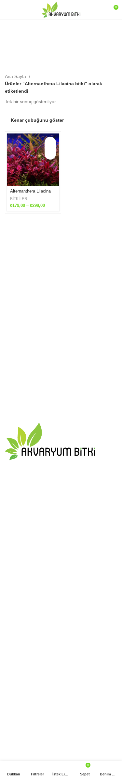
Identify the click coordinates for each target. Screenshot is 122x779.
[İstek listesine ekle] (50, 154)
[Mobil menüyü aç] (7, 9)
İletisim (12, 598)
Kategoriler (59, 58)
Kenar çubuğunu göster (37, 120)
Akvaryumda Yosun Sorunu (33, 534)
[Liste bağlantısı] (61, 491)
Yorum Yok (45, 543)
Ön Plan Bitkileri (21, 696)
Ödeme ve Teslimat (25, 621)
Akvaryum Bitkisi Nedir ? (30, 559)
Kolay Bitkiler (18, 685)
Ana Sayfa (16, 76)
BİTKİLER (18, 198)
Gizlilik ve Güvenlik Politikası (34, 644)
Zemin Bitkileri (19, 741)
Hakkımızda (17, 610)
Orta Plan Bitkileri (22, 719)
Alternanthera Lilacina (30, 191)
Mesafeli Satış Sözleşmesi (32, 632)
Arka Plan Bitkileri (23, 730)
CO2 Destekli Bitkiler (26, 674)
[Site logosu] (61, 9)
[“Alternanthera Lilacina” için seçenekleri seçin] (50, 142)
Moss (10, 707)
